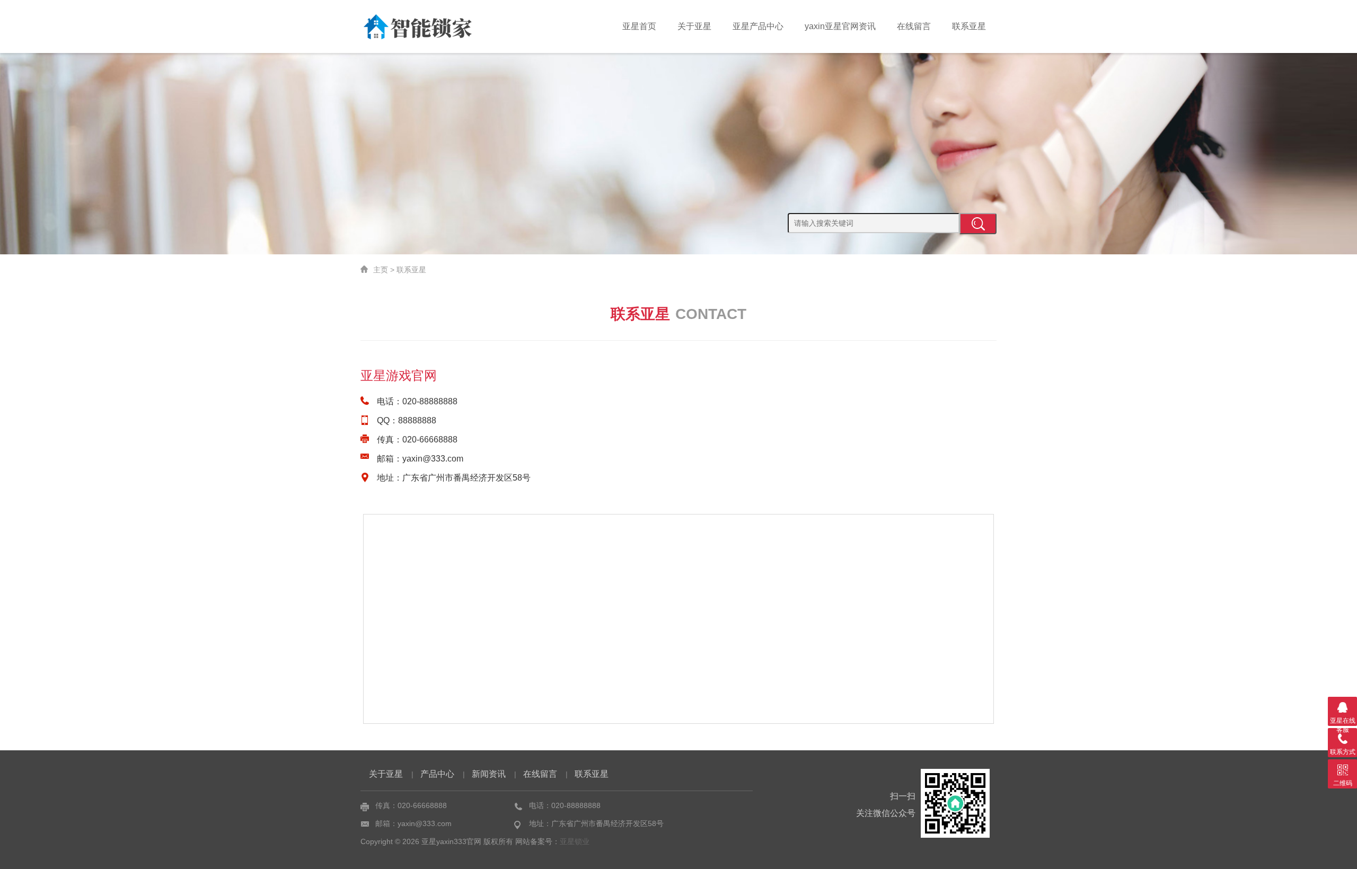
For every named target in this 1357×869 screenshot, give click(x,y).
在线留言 (914, 26)
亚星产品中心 (758, 26)
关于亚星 (694, 26)
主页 (380, 269)
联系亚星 (969, 26)
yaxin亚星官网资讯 (840, 26)
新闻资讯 (489, 773)
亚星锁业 (574, 841)
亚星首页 (639, 26)
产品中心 (437, 773)
